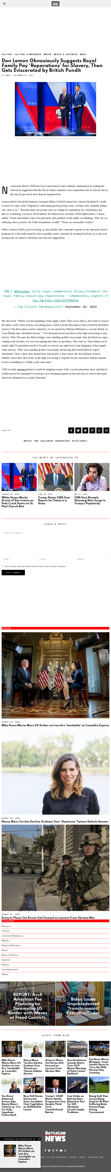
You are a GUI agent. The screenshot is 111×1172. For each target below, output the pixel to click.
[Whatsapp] (99, 430)
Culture (7, 54)
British (28, 441)
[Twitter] (85, 430)
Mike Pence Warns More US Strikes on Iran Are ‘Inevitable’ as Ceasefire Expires (55, 725)
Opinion (6, 960)
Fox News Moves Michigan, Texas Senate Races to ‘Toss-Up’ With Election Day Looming (99, 1066)
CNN (36, 441)
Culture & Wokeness (28, 54)
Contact (82, 1157)
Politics (5, 965)
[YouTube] (61, 1150)
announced (22, 369)
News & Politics (10, 955)
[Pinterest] (92, 430)
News (5, 950)
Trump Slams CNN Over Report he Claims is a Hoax (54, 500)
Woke (83, 54)
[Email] (106, 430)
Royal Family (79, 441)
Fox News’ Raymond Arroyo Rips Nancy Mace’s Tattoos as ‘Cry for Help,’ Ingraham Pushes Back (11, 1105)
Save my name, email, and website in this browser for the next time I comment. (35, 566)
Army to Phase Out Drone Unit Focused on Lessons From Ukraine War (48, 918)
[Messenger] (78, 430)
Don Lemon (46, 441)
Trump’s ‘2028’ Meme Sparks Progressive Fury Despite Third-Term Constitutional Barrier (55, 1104)
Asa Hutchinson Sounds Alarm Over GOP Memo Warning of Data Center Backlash (76, 1067)
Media (47, 54)
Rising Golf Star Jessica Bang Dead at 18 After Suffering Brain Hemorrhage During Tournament (99, 1104)
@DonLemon (22, 291)
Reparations (62, 441)
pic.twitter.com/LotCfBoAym (55, 300)
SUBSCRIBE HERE (95, 1157)
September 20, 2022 (81, 306)
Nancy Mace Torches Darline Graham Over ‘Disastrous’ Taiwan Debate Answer (55, 821)
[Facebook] (71, 430)
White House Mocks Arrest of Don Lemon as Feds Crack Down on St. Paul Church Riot (18, 502)
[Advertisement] (55, 27)
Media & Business (66, 54)
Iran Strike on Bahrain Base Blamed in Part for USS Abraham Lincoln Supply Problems (76, 1104)
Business (6, 926)
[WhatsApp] (65, 1150)
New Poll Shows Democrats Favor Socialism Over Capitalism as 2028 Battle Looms (33, 1103)
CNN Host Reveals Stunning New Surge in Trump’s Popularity (90, 500)
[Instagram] (53, 1150)
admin (7, 75)
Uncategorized (10, 969)
